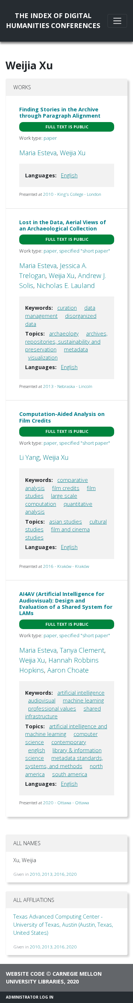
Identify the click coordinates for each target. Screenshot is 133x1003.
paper (50, 138)
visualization (43, 357)
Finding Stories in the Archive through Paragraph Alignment (59, 112)
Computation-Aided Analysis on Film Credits (62, 417)
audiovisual (41, 700)
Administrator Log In (29, 997)
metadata (76, 349)
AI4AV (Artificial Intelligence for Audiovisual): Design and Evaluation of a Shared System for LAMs (65, 603)
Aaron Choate (68, 670)
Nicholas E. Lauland (66, 285)
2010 (35, 874)
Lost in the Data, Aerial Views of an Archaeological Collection (62, 225)
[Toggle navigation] (117, 21)
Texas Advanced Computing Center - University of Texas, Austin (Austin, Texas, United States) (63, 924)
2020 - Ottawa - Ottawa (66, 802)
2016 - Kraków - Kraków (66, 566)
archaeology (64, 333)
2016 (59, 874)
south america (69, 774)
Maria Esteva (38, 152)
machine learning (83, 700)
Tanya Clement (82, 650)
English (69, 175)
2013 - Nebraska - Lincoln (67, 386)
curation (67, 307)
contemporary (68, 742)
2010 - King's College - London (72, 194)
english (36, 750)
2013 (47, 874)
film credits (65, 488)
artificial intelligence (81, 692)
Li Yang (29, 457)
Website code (25, 973)
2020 (71, 874)
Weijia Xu (73, 152)
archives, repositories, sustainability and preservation (66, 341)
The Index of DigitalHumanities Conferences (53, 20)
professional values (52, 708)
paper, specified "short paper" (77, 250)
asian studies (65, 521)
